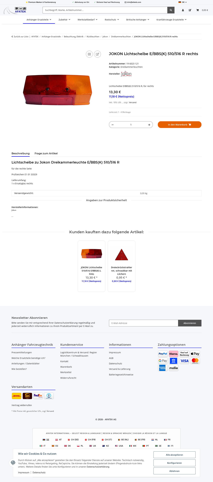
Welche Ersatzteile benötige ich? (28, 358)
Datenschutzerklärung (98, 466)
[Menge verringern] (112, 124)
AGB (111, 358)
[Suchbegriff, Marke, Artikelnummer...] (170, 10)
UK (94, 446)
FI (172, 446)
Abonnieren (190, 323)
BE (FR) (141, 439)
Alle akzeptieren (174, 454)
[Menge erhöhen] (149, 124)
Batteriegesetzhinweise (121, 374)
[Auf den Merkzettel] (97, 54)
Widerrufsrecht (68, 377)
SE (160, 446)
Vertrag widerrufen (22, 405)
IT (45, 446)
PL (82, 446)
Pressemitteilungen (22, 352)
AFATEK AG (110, 419)
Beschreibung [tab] (21, 153)
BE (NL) (125, 439)
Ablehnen (174, 471)
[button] (182, 10)
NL (156, 439)
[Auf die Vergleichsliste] (89, 54)
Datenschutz (39, 472)
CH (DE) (75, 439)
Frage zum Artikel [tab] (46, 153)
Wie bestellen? (19, 368)
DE (47, 439)
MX (134, 446)
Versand (132, 102)
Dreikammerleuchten (132, 66)
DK (69, 446)
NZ (107, 446)
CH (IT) (108, 439)
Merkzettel (65, 372)
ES (57, 446)
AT (60, 439)
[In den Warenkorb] (14, 46)
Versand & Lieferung (119, 368)
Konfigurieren (174, 463)
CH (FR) (92, 439)
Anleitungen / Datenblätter (26, 363)
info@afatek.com (134, 2)
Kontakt (64, 361)
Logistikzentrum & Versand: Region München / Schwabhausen (78, 354)
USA (121, 446)
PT (147, 446)
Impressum (23, 472)
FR (169, 439)
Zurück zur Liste (21, 36)
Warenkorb (66, 366)
